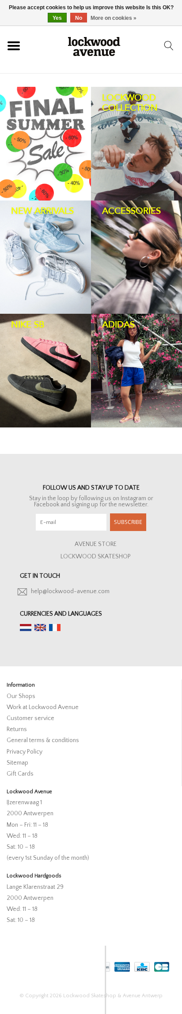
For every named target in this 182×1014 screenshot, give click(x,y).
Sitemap (17, 762)
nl (25, 627)
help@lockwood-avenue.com (70, 591)
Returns (17, 729)
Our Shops (21, 696)
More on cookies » (113, 18)
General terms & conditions (43, 740)
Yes (57, 18)
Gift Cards (20, 773)
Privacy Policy (24, 751)
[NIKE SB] (45, 370)
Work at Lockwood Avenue (43, 707)
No (78, 18)
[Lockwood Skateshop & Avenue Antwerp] (94, 45)
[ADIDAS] (136, 370)
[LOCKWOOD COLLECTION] (136, 144)
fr (55, 627)
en (40, 627)
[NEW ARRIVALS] (45, 257)
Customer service (30, 718)
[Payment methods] (121, 965)
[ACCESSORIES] (136, 257)
